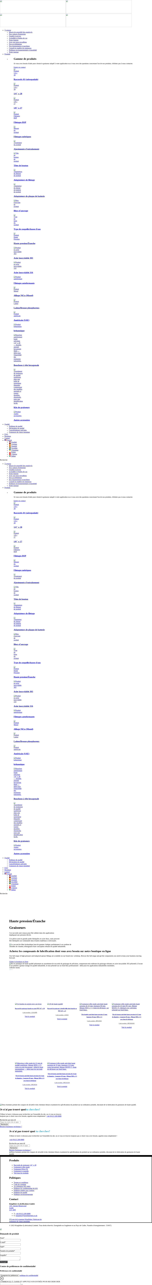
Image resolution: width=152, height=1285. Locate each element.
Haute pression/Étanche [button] (24, 243)
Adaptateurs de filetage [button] (24, 180)
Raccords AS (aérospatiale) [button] (26, 79)
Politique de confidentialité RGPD (26, 1188)
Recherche (4, 1124)
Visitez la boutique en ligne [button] (18, 962)
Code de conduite (20, 1184)
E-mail (3, 1242)
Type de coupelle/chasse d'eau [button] (27, 229)
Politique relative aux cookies (24, 1190)
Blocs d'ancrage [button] (21, 211)
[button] (16, 75)
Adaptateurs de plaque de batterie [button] (29, 196)
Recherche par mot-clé (8, 1120)
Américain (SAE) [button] (21, 320)
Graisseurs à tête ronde (22, 1167)
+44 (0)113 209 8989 (54, 1116)
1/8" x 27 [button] (18, 108)
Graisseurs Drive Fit (21, 1169)
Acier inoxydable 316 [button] (23, 272)
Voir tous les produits (21, 1173)
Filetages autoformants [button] (24, 283)
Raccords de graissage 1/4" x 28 (25, 1165)
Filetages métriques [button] (22, 136)
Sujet (2, 1247)
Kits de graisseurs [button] (22, 407)
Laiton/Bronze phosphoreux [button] (26, 308)
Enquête (3, 1255)
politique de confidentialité (29, 1275)
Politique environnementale (23, 1194)
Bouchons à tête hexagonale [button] (26, 365)
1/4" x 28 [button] (18, 93)
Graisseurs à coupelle (21, 1171)
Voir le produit (30, 1016)
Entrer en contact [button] (20, 67)
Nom (2, 1238)
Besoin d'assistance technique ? (11, 1127)
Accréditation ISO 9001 (22, 1186)
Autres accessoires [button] (22, 420)
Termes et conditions (21, 1182)
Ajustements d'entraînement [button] (26, 149)
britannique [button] (19, 331)
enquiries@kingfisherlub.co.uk (26, 1216)
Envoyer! (4, 1262)
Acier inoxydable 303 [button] (23, 258)
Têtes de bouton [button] (21, 165)
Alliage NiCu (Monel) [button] (23, 295)
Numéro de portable (7, 1251)
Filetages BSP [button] (20, 122)
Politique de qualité (20, 1192)
